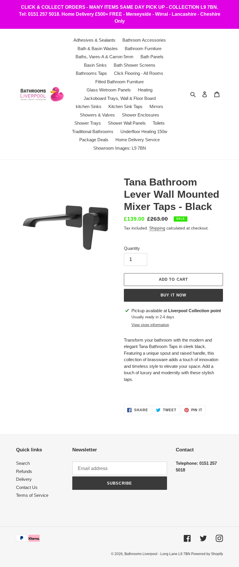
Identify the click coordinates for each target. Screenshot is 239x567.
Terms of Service (32, 495)
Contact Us (27, 487)
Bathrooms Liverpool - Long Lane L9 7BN (157, 554)
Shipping (157, 228)
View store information (150, 325)
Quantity (132, 248)
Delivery (24, 479)
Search (23, 463)
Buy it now (173, 295)
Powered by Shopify (207, 554)
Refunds (24, 471)
